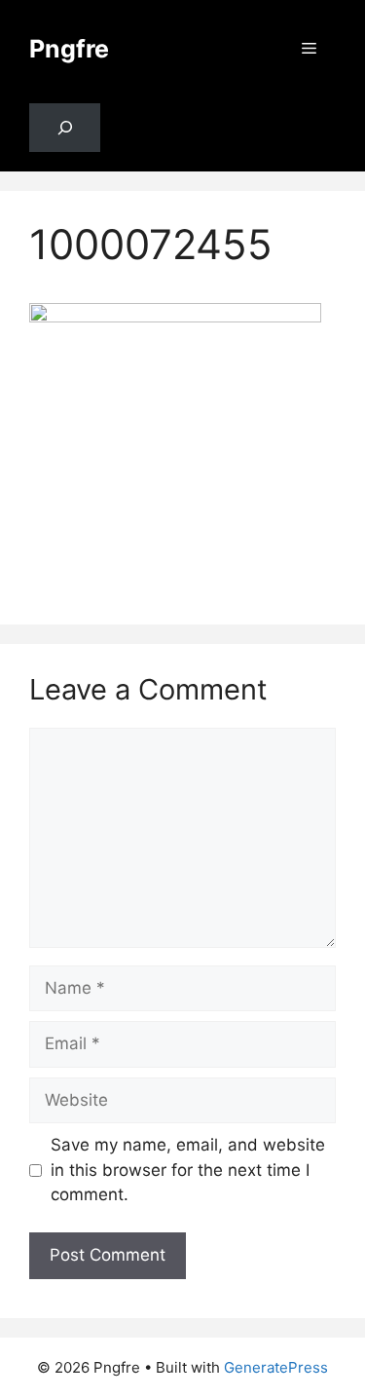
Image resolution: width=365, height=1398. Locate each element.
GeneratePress (276, 1367)
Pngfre (69, 48)
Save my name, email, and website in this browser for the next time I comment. (188, 1169)
